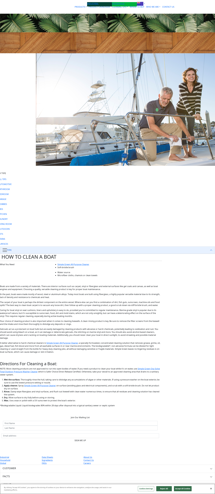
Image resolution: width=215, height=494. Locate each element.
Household (5, 460)
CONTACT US (168, 6)
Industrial (4, 457)
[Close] (211, 488)
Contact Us (88, 460)
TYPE (9, 250)
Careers (87, 463)
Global (3, 463)
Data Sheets (47, 457)
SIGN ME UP (80, 440)
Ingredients (47, 460)
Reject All (164, 489)
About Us (87, 457)
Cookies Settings (146, 489)
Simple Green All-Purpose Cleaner (73, 264)
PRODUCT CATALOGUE (99, 6)
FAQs (44, 463)
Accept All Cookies (182, 489)
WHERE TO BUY (137, 6)
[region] (107, 489)
